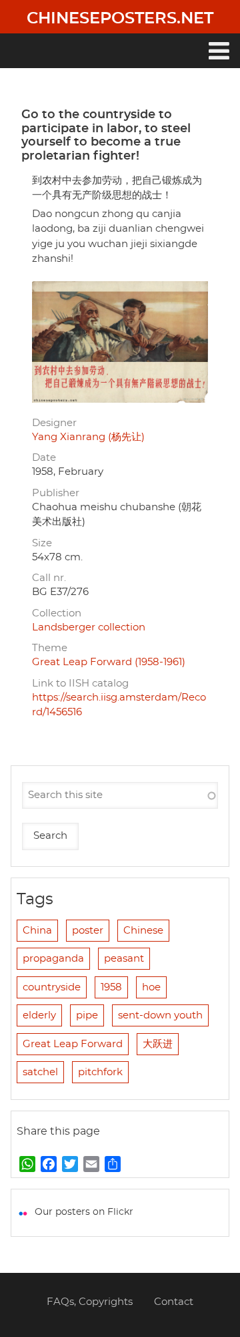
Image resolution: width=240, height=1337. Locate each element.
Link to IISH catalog (80, 684)
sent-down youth (160, 1015)
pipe (87, 1015)
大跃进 (158, 1044)
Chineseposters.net (120, 19)
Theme (49, 648)
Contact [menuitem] (173, 1302)
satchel (40, 1072)
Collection (56, 613)
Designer (54, 423)
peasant (124, 959)
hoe (151, 987)
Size (42, 543)
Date (44, 458)
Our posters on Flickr (84, 1212)
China (37, 931)
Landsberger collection (88, 627)
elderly (39, 1015)
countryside (52, 987)
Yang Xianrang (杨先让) (88, 437)
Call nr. (49, 578)
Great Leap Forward (73, 1044)
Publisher (55, 493)
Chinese (143, 931)
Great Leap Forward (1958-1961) (108, 662)
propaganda (53, 959)
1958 (111, 987)
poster (87, 931)
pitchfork (100, 1072)
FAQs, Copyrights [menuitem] (90, 1302)
